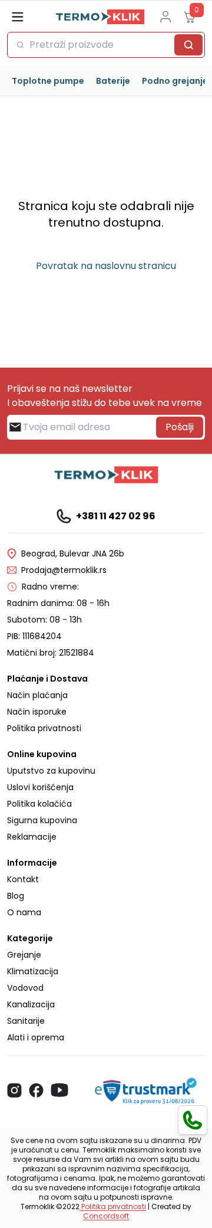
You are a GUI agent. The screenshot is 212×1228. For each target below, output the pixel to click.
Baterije (113, 81)
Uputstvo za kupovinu (51, 771)
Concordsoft (106, 1216)
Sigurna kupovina (42, 820)
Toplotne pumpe (48, 81)
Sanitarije (26, 1021)
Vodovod (25, 988)
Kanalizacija (31, 1004)
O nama (24, 912)
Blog (15, 896)
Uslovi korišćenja (40, 787)
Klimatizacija (32, 971)
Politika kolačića (39, 804)
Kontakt (23, 879)
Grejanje (24, 955)
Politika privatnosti (44, 728)
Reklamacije (32, 837)
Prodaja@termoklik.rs (64, 570)
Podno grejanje (175, 81)
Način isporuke (37, 712)
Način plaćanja (37, 695)
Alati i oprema (35, 1037)
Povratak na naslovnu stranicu (106, 266)
